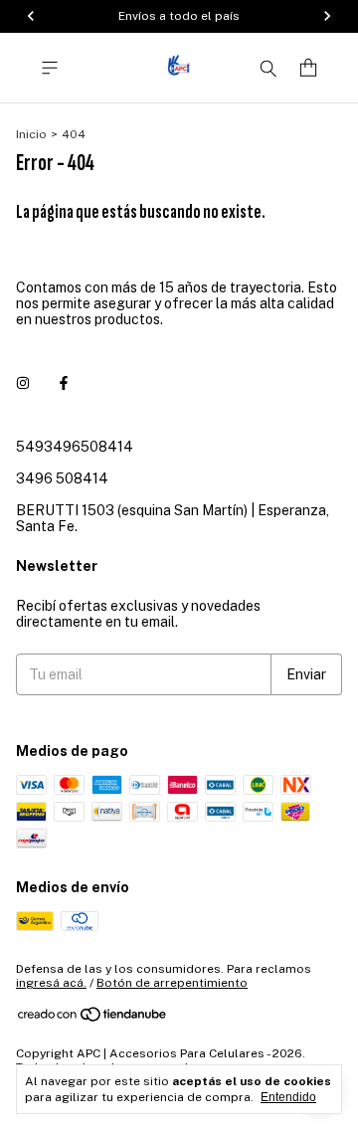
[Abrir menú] (50, 68)
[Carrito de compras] (308, 68)
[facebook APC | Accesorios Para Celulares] (64, 383)
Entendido (288, 1097)
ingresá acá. (51, 983)
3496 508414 (62, 478)
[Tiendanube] (93, 1019)
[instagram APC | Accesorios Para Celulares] (23, 383)
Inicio (31, 134)
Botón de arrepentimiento (172, 983)
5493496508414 (74, 447)
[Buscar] (268, 68)
